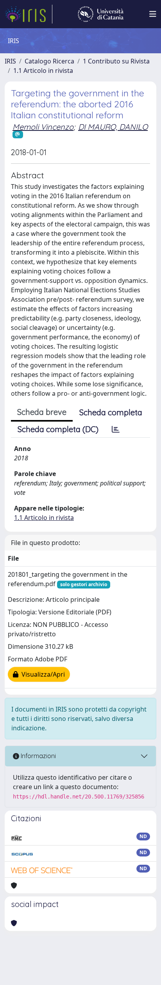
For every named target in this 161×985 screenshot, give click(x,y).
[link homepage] (28, 14)
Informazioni (37, 756)
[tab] (115, 429)
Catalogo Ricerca (49, 61)
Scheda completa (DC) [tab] (58, 429)
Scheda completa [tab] (110, 412)
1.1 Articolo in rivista (43, 70)
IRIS (10, 61)
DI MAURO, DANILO (113, 127)
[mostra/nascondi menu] (152, 14)
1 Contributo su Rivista (116, 61)
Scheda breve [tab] (41, 412)
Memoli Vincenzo (43, 127)
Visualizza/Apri (41, 674)
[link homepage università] (101, 14)
